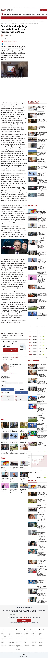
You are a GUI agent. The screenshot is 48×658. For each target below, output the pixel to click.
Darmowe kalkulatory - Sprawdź (10, 350)
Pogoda (33, 645)
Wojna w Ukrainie (31, 20)
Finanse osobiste (14, 20)
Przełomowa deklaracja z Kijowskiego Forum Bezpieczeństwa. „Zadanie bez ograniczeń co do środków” (5, 491)
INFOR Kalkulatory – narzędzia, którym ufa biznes (10, 344)
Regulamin (28, 652)
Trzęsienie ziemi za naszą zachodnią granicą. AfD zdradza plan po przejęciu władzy (5, 469)
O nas (7, 652)
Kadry (25, 642)
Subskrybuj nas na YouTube (10, 41)
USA (25, 17)
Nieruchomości (27, 629)
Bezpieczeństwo (4, 639)
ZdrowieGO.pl (28, 7)
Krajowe (2, 641)
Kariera (17, 634)
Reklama (12, 652)
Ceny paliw (22, 20)
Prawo (25, 641)
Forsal (2, 23)
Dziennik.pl (34, 639)
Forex (40, 634)
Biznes (10, 629)
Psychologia (41, 643)
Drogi (33, 633)
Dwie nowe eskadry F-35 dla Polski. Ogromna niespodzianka (14, 441)
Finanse (10, 636)
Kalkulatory (18, 639)
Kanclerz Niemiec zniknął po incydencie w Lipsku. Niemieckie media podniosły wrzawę (14, 480)
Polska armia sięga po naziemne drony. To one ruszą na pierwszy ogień (14, 452)
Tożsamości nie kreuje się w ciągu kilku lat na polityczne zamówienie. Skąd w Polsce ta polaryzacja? (5, 378)
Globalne (2, 642)
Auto (32, 643)
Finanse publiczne (12, 642)
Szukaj (44, 10)
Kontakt (3, 652)
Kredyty (10, 643)
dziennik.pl (18, 7)
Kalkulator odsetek (19, 646)
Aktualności (9, 17)
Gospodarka (11, 639)
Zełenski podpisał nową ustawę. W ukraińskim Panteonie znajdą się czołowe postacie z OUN (23, 469)
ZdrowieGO (41, 639)
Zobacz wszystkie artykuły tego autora (9, 373)
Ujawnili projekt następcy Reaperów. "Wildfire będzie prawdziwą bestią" (23, 491)
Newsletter (34, 7)
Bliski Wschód (31, 17)
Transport (34, 629)
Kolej (32, 634)
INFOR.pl (13, 7)
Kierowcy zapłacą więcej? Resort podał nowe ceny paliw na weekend (24, 441)
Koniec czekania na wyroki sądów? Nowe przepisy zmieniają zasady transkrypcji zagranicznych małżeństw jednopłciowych (24, 452)
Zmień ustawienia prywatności (38, 652)
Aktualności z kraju (4, 643)
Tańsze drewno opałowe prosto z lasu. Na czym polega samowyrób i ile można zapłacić (4, 430)
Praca (17, 629)
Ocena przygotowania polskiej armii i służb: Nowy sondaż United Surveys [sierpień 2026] (14, 430)
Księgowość (26, 643)
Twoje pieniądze (12, 645)
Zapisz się (24, 620)
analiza (3, 385)
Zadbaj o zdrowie (41, 20)
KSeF (9, 634)
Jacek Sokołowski (7, 35)
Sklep (45, 7)
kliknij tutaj (29, 624)
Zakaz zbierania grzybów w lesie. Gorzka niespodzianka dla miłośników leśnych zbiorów (24, 430)
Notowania (41, 629)
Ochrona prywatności (20, 652)
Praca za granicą (19, 636)
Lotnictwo (33, 636)
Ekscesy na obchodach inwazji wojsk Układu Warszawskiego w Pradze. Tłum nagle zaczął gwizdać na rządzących (23, 480)
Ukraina (21, 383)
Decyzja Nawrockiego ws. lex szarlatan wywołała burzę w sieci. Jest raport (5, 452)
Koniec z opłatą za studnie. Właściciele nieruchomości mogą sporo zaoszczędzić (4, 441)
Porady (40, 645)
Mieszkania (26, 633)
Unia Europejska (39, 17)
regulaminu (24, 617)
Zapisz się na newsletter (9, 44)
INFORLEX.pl (23, 7)
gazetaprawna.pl (39, 7)
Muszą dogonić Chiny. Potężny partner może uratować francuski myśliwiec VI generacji (13, 491)
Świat (3, 17)
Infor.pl (25, 639)
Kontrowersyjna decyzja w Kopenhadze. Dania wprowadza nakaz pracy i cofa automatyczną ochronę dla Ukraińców (5, 480)
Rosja (20, 17)
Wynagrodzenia (19, 633)
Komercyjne (26, 634)
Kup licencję (15, 357)
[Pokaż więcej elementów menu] (46, 14)
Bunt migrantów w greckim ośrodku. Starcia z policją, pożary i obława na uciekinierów (14, 469)
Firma (10, 633)
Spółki (40, 633)
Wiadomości (34, 641)
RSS (24, 654)
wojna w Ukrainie (14, 383)
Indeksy (40, 631)
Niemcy (15, 17)
